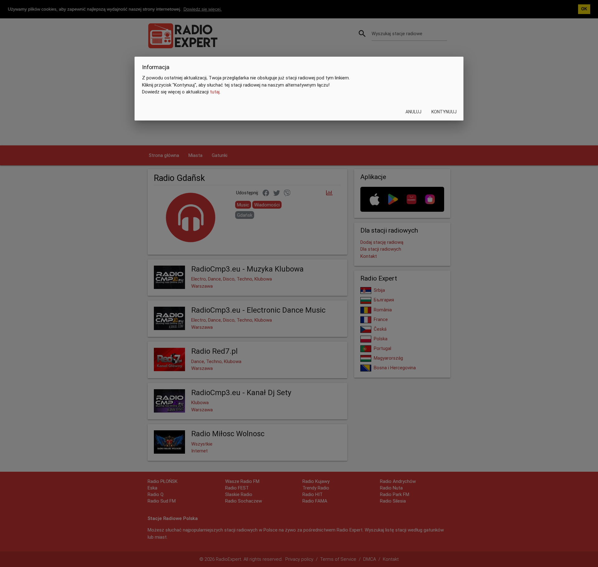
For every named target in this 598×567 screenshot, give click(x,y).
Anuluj (413, 112)
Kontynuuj (444, 112)
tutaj (215, 92)
